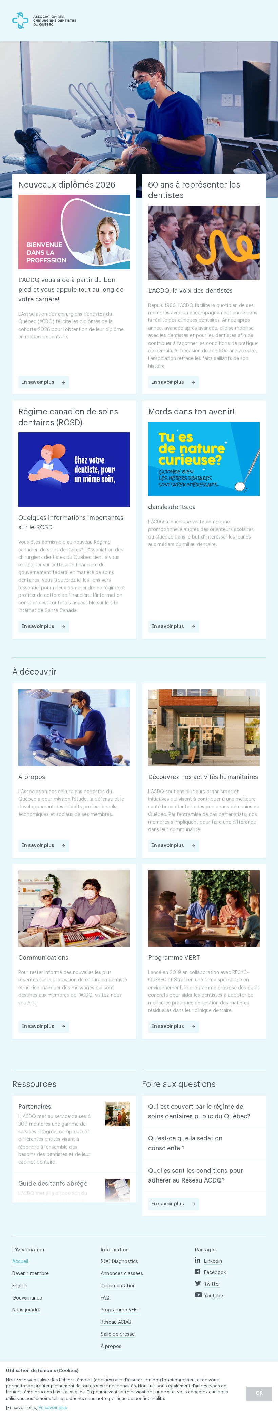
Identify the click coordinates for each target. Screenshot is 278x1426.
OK (259, 1393)
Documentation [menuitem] (118, 1286)
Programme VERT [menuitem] (120, 1310)
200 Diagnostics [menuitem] (119, 1261)
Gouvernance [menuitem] (27, 1298)
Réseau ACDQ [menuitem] (116, 1322)
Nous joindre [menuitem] (26, 1310)
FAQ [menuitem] (105, 1298)
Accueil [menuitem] (20, 1261)
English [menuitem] (19, 1286)
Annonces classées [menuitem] (122, 1273)
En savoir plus (53, 1407)
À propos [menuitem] (111, 1346)
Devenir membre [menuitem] (30, 1273)
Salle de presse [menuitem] (118, 1334)
